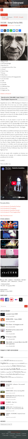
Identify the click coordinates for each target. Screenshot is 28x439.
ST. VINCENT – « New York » (11, 402)
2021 (16, 360)
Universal (18, 377)
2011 (1, 360)
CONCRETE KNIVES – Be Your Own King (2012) (15, 390)
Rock (9, 281)
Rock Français (21, 374)
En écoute (12, 435)
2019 (12, 360)
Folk (21, 366)
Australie (9, 363)
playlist (25, 372)
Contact (14, 437)
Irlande (25, 369)
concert (22, 363)
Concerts (18, 433)
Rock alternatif (13, 374)
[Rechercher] (26, 306)
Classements (18, 435)
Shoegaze (12, 377)
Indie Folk (3, 369)
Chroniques (9, 17)
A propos (24, 435)
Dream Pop (5, 366)
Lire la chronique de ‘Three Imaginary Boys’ (10, 212)
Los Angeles (7, 372)
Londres (2, 372)
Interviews (24, 433)
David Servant (11, 25)
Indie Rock (16, 368)
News (7, 433)
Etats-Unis (15, 366)
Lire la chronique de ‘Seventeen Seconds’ (10, 210)
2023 (20, 360)
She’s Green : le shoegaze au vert (14, 324)
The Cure (20, 281)
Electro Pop (9, 366)
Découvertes (5, 435)
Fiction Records (17, 279)
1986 (6, 279)
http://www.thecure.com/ (6, 215)
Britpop (15, 363)
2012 (3, 360)
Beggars (13, 363)
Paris (15, 372)
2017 (7, 360)
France (24, 366)
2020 (14, 360)
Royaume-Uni (14, 281)
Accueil (3, 433)
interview (22, 369)
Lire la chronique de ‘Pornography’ (8, 208)
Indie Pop (8, 369)
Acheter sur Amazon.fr (5, 93)
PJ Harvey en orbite (11, 337)
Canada (18, 363)
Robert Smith (3, 281)
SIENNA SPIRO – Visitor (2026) (14, 319)
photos (19, 372)
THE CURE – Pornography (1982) (7, 285)
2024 (22, 360)
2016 (5, 360)
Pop (1, 374)
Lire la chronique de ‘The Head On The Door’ (10, 206)
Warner (22, 377)
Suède (15, 377)
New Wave (23, 279)
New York (11, 372)
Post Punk (4, 374)
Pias (22, 372)
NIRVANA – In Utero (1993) (6, 291)
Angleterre (10, 279)
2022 (18, 360)
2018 (10, 360)
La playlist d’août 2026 (12, 314)
